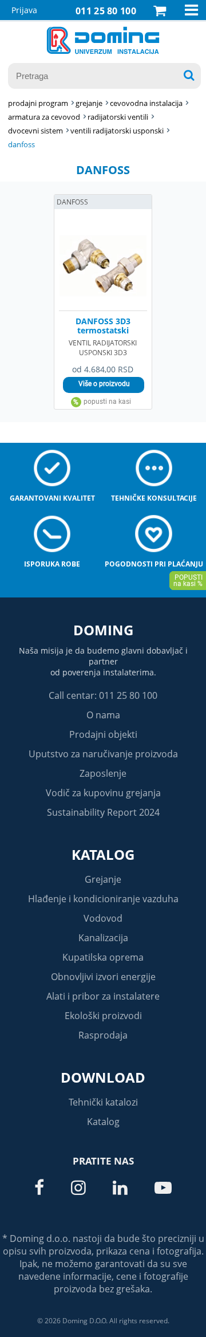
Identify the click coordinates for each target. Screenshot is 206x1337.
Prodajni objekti (103, 734)
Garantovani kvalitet (52, 498)
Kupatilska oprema (103, 957)
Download (103, 1077)
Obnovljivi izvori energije (103, 976)
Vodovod (103, 918)
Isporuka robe (52, 564)
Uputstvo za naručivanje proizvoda (103, 754)
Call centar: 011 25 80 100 (103, 695)
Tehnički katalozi (103, 1102)
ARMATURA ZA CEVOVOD (44, 117)
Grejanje (103, 879)
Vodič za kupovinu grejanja (103, 793)
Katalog (103, 854)
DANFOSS (21, 144)
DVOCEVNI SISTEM (35, 130)
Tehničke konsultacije (154, 498)
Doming (103, 629)
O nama (103, 715)
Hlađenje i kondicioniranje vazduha (103, 898)
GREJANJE (89, 103)
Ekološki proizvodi (103, 1015)
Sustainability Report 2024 (103, 812)
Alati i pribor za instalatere (103, 996)
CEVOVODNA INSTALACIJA (146, 103)
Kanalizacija (103, 937)
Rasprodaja (103, 1035)
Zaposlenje (103, 773)
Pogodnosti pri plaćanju (154, 564)
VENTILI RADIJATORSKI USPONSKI (117, 130)
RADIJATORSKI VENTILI (118, 117)
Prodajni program (38, 103)
